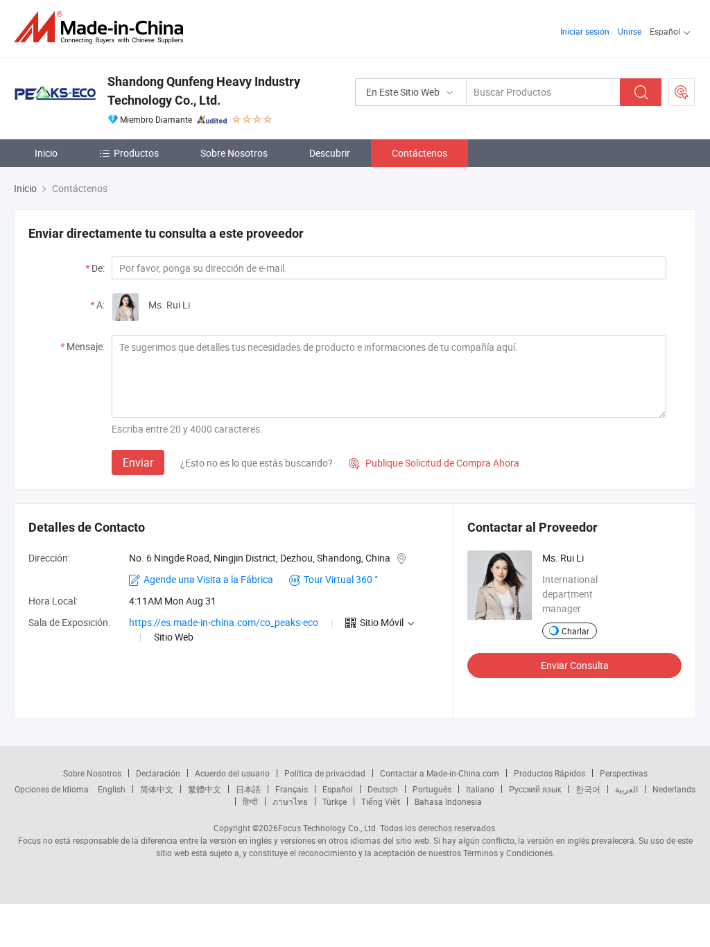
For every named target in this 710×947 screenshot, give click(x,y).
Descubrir (329, 152)
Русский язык (535, 788)
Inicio (46, 152)
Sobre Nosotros (234, 152)
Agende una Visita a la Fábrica (208, 579)
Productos (136, 152)
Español (337, 788)
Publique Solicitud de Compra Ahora (434, 462)
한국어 (587, 788)
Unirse (629, 31)
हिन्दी (250, 801)
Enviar (138, 462)
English (111, 788)
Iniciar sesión (584, 31)
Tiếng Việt (380, 801)
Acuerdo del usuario (232, 773)
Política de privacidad (324, 773)
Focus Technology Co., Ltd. (328, 827)
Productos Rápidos (549, 773)
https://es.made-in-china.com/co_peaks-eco (223, 622)
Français (291, 788)
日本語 (248, 788)
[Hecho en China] (103, 27)
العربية (626, 788)
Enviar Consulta (575, 665)
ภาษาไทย (290, 801)
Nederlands (673, 788)
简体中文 (156, 788)
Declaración (158, 773)
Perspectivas (624, 773)
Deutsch (382, 788)
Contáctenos (419, 152)
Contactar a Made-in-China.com (439, 773)
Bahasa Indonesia (448, 801)
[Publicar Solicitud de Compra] (681, 92)
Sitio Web (173, 636)
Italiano (480, 788)
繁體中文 (204, 788)
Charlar (575, 630)
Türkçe (334, 801)
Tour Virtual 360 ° (341, 579)
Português (432, 788)
